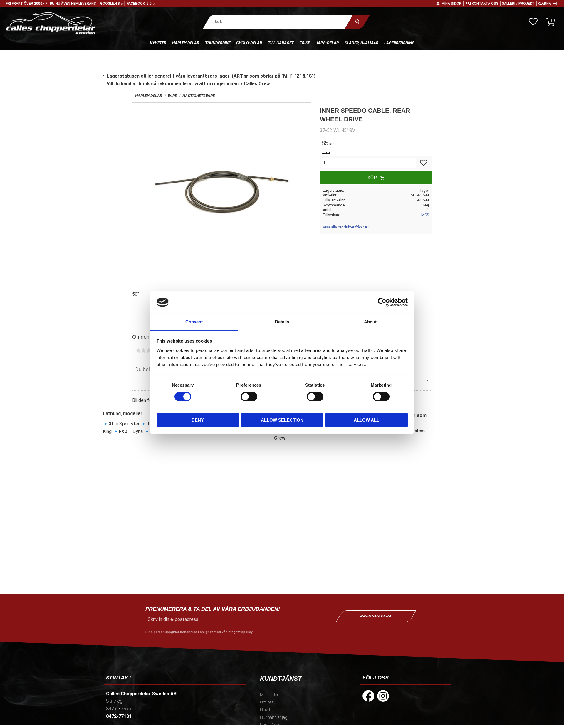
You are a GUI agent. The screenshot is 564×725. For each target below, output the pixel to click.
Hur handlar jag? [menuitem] (274, 717)
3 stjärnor (148, 350)
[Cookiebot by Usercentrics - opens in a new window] (382, 302)
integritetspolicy (240, 632)
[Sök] (357, 22)
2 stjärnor (143, 350)
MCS (425, 215)
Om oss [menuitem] (267, 702)
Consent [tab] (194, 321)
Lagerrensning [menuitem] (399, 42)
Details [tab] (282, 321)
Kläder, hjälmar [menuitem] (361, 42)
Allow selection (282, 419)
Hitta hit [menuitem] (266, 710)
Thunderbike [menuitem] (217, 42)
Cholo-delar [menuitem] (249, 42)
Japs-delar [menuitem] (327, 42)
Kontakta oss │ (487, 3)
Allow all (366, 419)
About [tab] (370, 321)
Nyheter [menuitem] (158, 42)
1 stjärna (138, 350)
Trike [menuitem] (305, 42)
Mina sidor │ (453, 3)
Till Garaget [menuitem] (281, 42)
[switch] (249, 396)
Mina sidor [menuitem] (269, 694)
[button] (533, 21)
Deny (198, 419)
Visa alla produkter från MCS (346, 227)
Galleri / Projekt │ (520, 3)
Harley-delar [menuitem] (185, 42)
